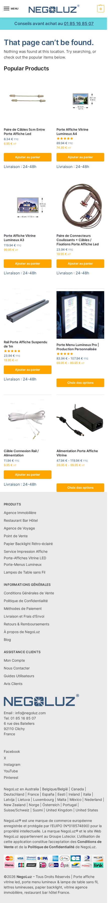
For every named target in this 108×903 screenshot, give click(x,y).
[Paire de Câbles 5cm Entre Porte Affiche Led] (27, 99)
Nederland (93, 799)
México (75, 799)
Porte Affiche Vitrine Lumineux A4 (72, 131)
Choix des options (80, 383)
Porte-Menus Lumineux (23, 564)
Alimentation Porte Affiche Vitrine (77, 453)
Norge (34, 805)
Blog (7, 639)
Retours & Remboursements (26, 624)
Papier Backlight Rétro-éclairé (28, 543)
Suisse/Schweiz (16, 810)
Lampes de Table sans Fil (24, 572)
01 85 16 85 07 (79, 23)
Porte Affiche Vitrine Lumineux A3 (20, 238)
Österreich (51, 805)
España (48, 794)
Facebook (12, 751)
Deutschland (14, 794)
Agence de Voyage (19, 528)
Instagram (12, 764)
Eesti (61, 794)
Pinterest (11, 777)
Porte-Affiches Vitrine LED (25, 558)
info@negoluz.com (30, 713)
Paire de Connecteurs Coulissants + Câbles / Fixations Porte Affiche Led (78, 240)
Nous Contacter (17, 668)
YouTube (11, 771)
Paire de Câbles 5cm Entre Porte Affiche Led (24, 131)
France (33, 794)
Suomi (38, 810)
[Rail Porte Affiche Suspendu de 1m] (27, 312)
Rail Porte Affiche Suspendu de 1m (25, 344)
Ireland (74, 794)
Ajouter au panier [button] (27, 157)
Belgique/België (55, 789)
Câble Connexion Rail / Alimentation (21, 453)
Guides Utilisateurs (19, 676)
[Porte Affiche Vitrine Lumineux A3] (27, 206)
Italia (87, 794)
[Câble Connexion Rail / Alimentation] (27, 421)
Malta (61, 799)
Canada (77, 789)
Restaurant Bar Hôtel (21, 520)
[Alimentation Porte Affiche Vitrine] (80, 421)
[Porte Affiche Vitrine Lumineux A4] (80, 99)
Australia (32, 789)
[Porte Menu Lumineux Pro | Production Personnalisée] (80, 315)
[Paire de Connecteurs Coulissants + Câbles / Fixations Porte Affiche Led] (80, 206)
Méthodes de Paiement (23, 608)
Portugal (70, 805)
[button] (100, 8)
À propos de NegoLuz (22, 632)
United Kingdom (59, 810)
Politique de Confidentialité (26, 601)
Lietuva (24, 799)
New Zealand (15, 805)
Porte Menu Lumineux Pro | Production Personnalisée (78, 347)
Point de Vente (16, 536)
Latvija (9, 799)
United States (87, 810)
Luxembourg (43, 799)
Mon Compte (14, 660)
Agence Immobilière (20, 512)
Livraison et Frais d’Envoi (24, 616)
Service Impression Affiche (25, 551)
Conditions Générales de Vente (29, 593)
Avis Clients (13, 683)
